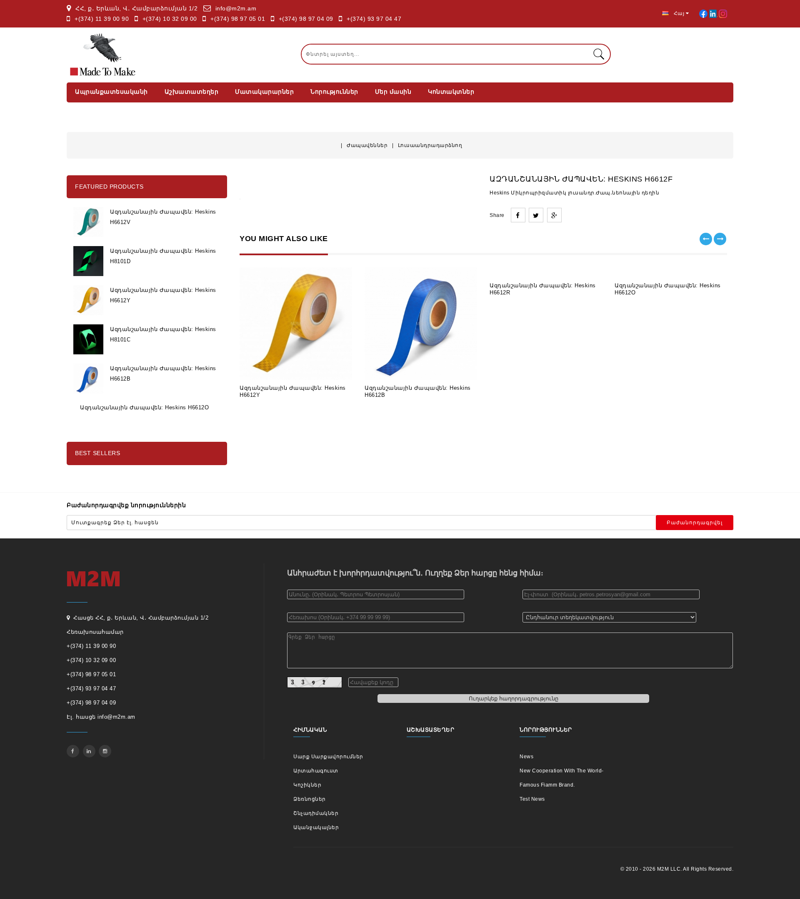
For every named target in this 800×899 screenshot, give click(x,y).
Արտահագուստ (315, 771)
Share (518, 215)
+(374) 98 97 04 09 (306, 18)
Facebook (73, 751)
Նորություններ (334, 91)
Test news (532, 799)
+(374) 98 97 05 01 (237, 18)
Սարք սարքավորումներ (328, 757)
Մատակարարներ (264, 91)
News (526, 757)
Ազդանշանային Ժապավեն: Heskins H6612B (163, 373)
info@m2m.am (236, 8)
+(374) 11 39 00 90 (102, 18)
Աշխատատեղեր (192, 91)
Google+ (554, 215)
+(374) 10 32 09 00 (169, 18)
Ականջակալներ (316, 827)
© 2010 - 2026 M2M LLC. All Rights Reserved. (677, 869)
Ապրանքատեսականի (111, 91)
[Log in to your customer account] (704, 13)
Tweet (536, 215)
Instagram (105, 751)
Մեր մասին (393, 91)
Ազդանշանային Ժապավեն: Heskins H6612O (144, 407)
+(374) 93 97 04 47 (374, 18)
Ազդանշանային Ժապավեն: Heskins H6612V (163, 217)
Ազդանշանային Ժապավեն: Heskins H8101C (163, 334)
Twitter (89, 751)
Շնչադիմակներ (315, 813)
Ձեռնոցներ (309, 799)
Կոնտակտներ (451, 91)
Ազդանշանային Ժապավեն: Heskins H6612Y (163, 295)
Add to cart (266, 367)
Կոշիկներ (307, 785)
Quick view (326, 367)
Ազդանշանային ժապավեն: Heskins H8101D (163, 256)
